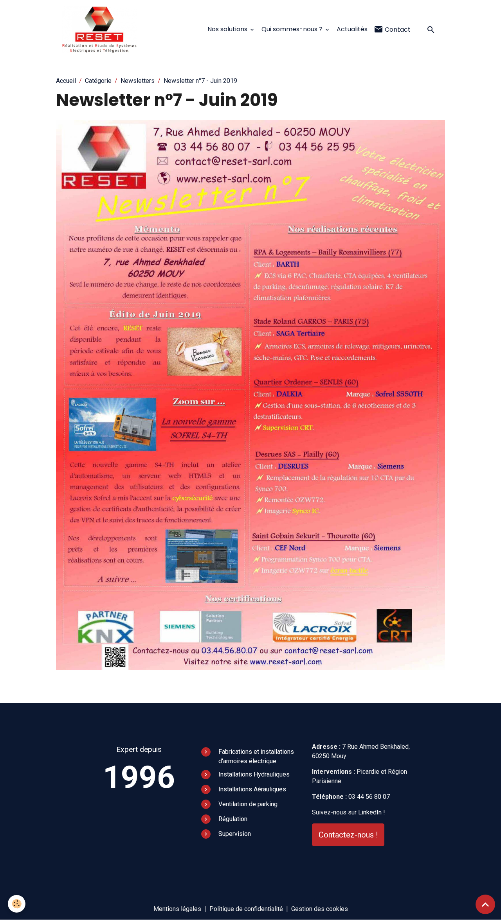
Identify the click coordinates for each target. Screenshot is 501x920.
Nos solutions (228, 29)
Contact (397, 29)
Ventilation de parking (248, 804)
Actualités (352, 29)
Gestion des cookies (319, 909)
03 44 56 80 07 (369, 796)
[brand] (101, 29)
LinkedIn (370, 812)
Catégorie (98, 80)
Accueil (66, 80)
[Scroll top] (485, 904)
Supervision (234, 834)
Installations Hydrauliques (254, 774)
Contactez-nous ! (348, 834)
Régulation (232, 819)
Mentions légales (177, 909)
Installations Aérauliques (252, 789)
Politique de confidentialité (246, 909)
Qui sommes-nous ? (292, 29)
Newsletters (138, 80)
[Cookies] (16, 904)
